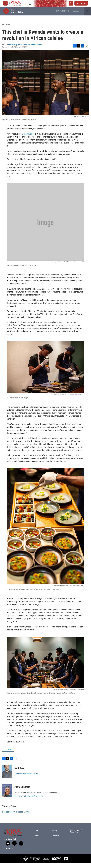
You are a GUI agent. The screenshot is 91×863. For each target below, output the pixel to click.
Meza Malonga (28, 134)
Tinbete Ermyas (37, 45)
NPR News (6, 24)
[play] (6, 11)
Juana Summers (24, 45)
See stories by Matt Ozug (26, 773)
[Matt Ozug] (7, 771)
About (36, 831)
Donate (82, 3)
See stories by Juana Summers (28, 796)
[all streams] (87, 11)
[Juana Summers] (7, 790)
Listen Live (55, 836)
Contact (36, 836)
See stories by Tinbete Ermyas (16, 811)
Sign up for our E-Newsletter (76, 831)
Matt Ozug (13, 45)
